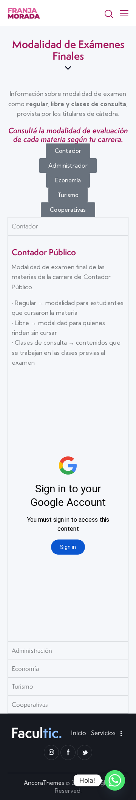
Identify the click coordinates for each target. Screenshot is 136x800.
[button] (124, 13)
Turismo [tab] (22, 686)
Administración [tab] (32, 650)
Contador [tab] (25, 226)
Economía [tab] (25, 668)
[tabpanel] (68, 438)
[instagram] (51, 752)
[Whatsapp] (115, 780)
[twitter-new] (84, 752)
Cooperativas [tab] (30, 704)
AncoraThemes (44, 782)
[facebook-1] (68, 752)
